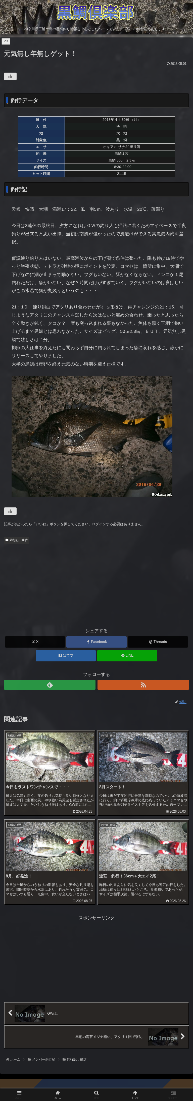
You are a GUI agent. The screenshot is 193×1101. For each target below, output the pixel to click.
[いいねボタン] (10, 76)
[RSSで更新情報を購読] (143, 685)
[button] (178, 812)
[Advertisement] (96, 583)
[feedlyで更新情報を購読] (49, 685)
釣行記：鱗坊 (19, 540)
